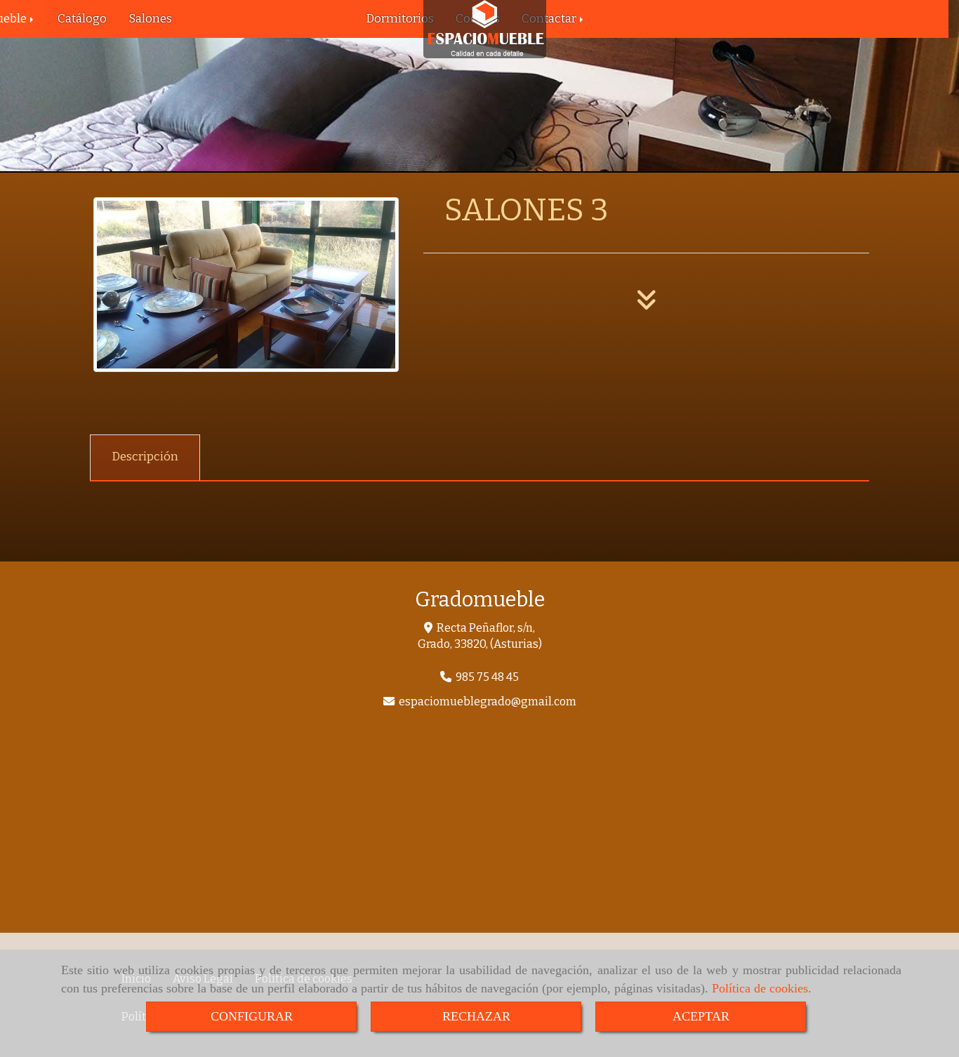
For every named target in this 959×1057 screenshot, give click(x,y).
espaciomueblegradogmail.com (487, 701)
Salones (150, 18)
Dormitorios (400, 18)
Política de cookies (760, 988)
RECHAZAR (476, 1016)
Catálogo (82, 18)
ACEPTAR (701, 1016)
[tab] (145, 457)
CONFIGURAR (252, 1016)
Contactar (550, 18)
